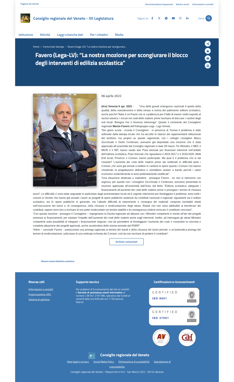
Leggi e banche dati (70, 34)
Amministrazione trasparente (159, 4)
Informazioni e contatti (202, 4)
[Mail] (208, 58)
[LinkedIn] (187, 18)
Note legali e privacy (78, 362)
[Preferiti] (208, 51)
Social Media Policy (103, 362)
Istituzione (26, 34)
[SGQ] (174, 297)
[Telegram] (166, 18)
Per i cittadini (99, 34)
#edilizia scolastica (65, 261)
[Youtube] (173, 18)
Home (36, 47)
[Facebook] (152, 18)
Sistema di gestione (39, 299)
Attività (45, 34)
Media (119, 34)
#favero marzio (48, 261)
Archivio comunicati (126, 242)
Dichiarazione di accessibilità (133, 362)
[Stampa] (208, 66)
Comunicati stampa (53, 47)
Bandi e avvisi (182, 4)
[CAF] (187, 337)
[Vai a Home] (25, 18)
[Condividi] (208, 44)
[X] (159, 18)
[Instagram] (180, 18)
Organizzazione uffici (39, 294)
